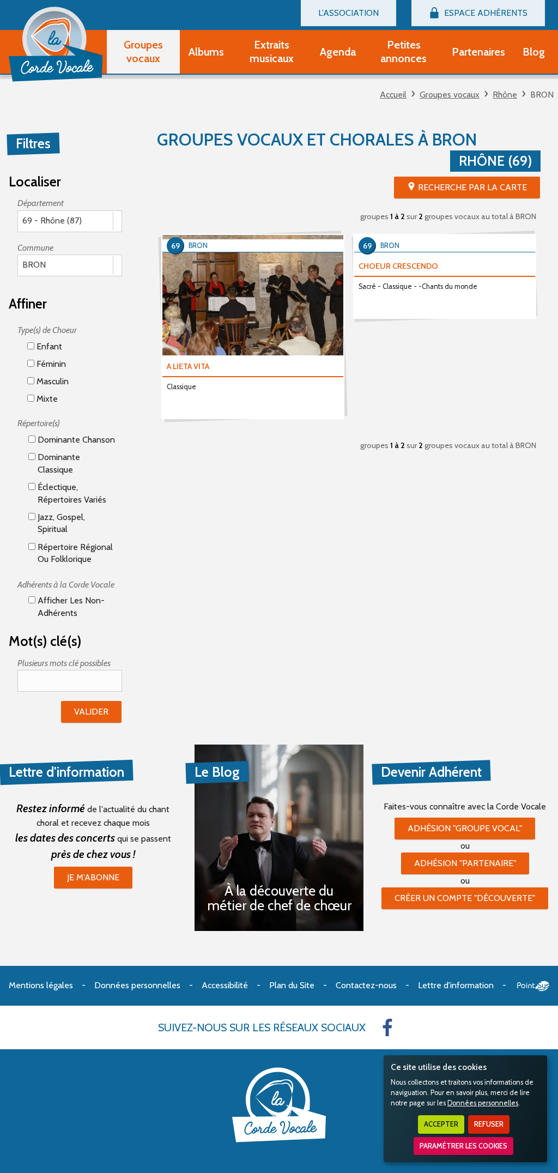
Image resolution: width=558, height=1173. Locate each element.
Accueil (393, 94)
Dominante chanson (75, 439)
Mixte (46, 399)
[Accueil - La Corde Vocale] (55, 44)
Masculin (51, 381)
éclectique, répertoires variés (71, 493)
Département (40, 203)
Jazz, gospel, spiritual (60, 523)
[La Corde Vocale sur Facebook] (387, 1027)
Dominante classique (57, 463)
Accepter (441, 1124)
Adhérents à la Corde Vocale (65, 584)
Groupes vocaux (450, 94)
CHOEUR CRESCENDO (398, 266)
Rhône (505, 94)
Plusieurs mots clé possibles (64, 663)
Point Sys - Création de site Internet (533, 986)
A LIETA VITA (188, 366)
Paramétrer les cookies (463, 1146)
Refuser (489, 1124)
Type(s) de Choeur (47, 330)
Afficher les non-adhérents (70, 606)
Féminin (50, 364)
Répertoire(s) (38, 423)
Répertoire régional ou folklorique (74, 553)
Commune (35, 248)
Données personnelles (482, 1103)
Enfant (48, 346)
